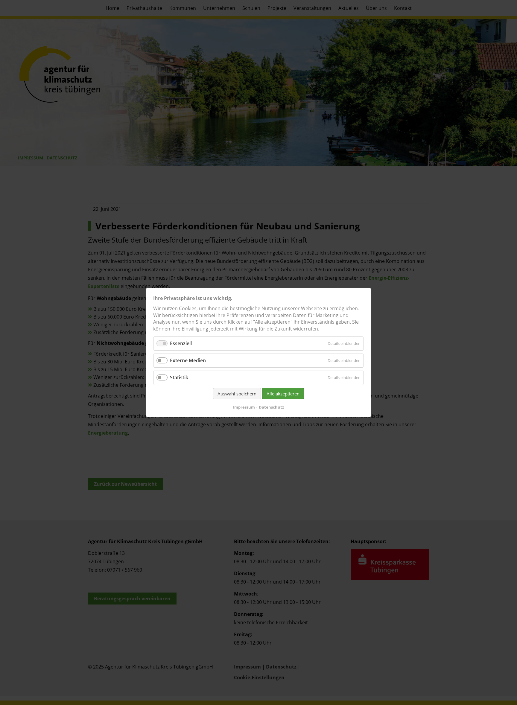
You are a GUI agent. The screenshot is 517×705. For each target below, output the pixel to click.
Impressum (244, 407)
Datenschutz (271, 407)
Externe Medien (188, 360)
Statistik (179, 377)
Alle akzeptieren (283, 394)
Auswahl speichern (237, 394)
